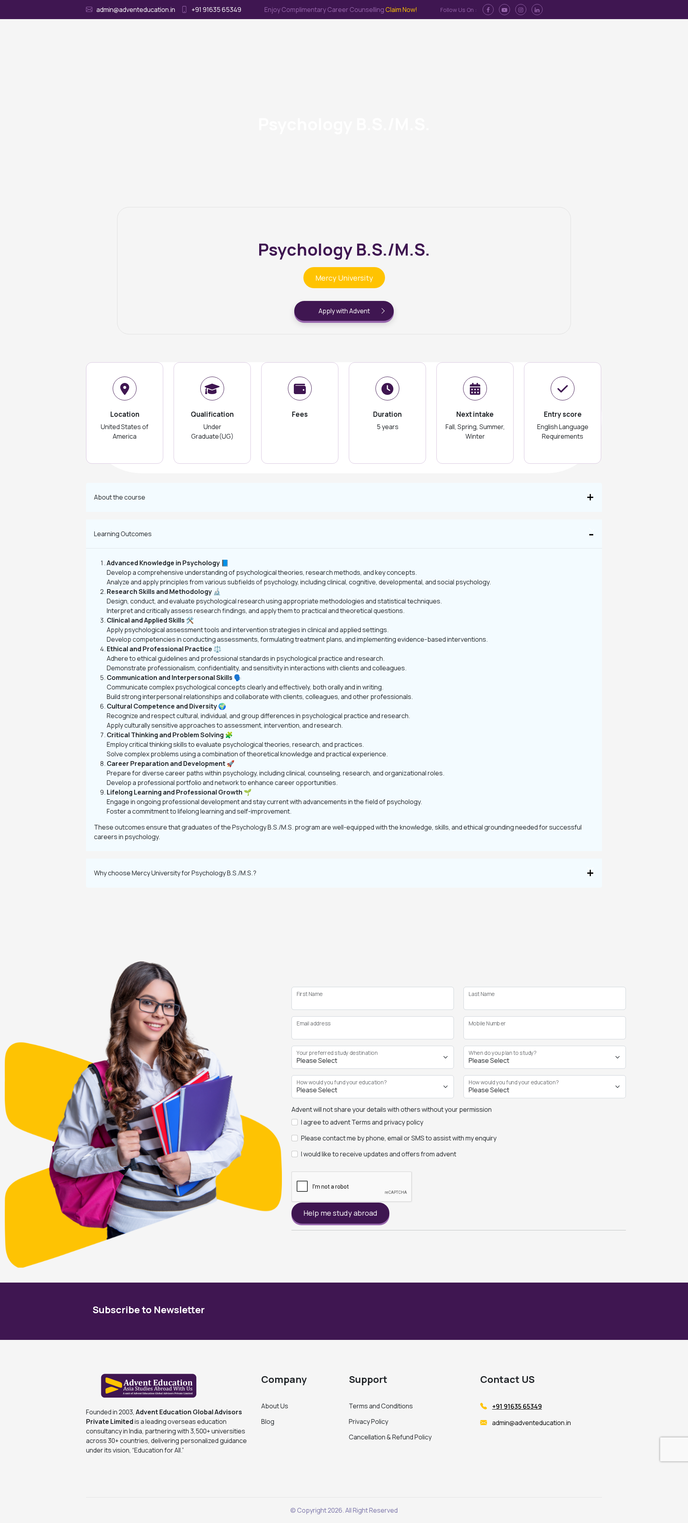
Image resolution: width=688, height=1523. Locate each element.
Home (245, 36)
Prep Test (412, 36)
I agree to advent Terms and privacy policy (362, 1122)
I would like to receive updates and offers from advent (378, 1154)
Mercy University (344, 278)
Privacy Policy (368, 1421)
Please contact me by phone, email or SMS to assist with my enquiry (398, 1138)
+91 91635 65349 (216, 9)
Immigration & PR (331, 36)
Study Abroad (280, 36)
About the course (119, 497)
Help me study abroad (340, 1213)
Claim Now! (401, 9)
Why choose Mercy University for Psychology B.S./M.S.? (175, 873)
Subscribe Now (522, 1311)
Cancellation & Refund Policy (390, 1437)
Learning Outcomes (123, 533)
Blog (267, 1421)
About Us (274, 1406)
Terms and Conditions (381, 1406)
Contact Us (450, 36)
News (481, 36)
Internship (376, 36)
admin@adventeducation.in (135, 9)
